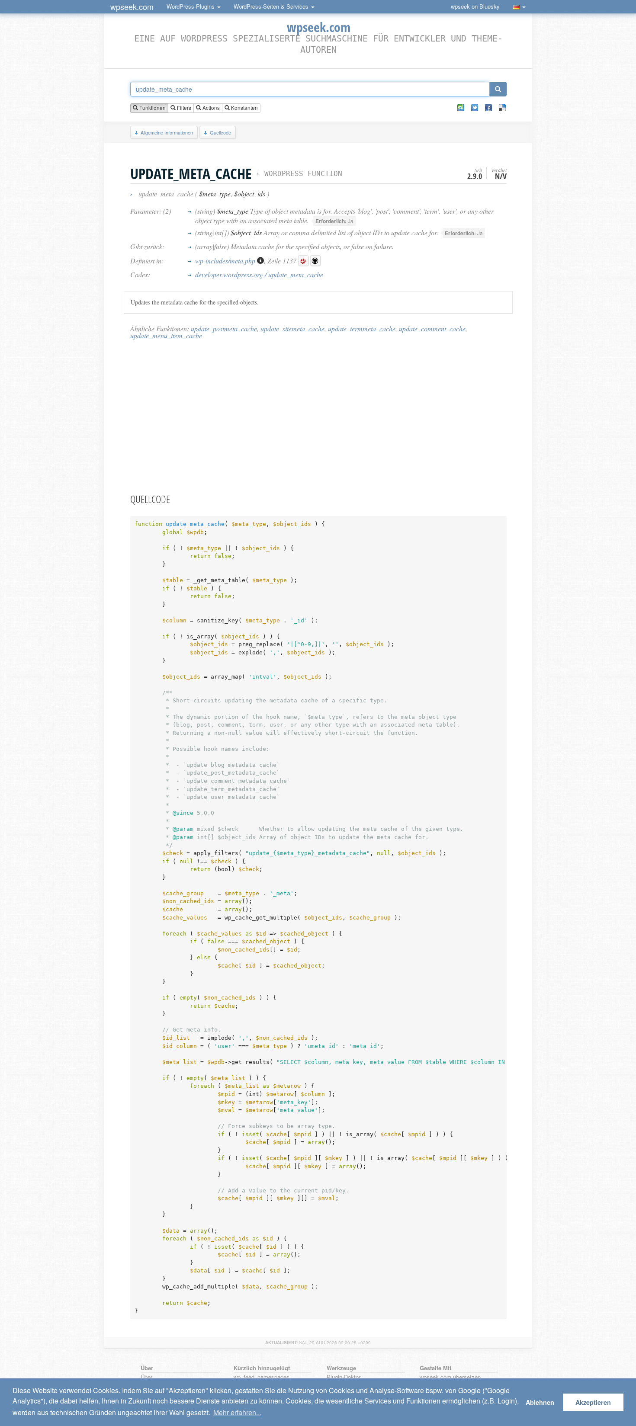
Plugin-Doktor (343, 1377)
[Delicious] (502, 107)
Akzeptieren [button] (593, 1402)
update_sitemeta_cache (292, 328)
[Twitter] (474, 107)
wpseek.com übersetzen (450, 1377)
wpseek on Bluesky (475, 6)
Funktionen (152, 107)
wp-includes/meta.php (226, 260)
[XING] (460, 107)
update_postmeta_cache (224, 328)
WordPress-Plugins (191, 6)
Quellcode (220, 132)
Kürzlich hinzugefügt (262, 1368)
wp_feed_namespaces (261, 1377)
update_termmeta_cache (361, 328)
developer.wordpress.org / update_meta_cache (259, 274)
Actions (210, 107)
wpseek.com (132, 6)
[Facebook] (488, 107)
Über (146, 1377)
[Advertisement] (318, 416)
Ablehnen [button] (540, 1402)
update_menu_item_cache (166, 335)
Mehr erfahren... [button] (237, 1412)
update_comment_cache (432, 328)
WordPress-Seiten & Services (272, 6)
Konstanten (244, 107)
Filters (183, 107)
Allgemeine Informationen (167, 132)
